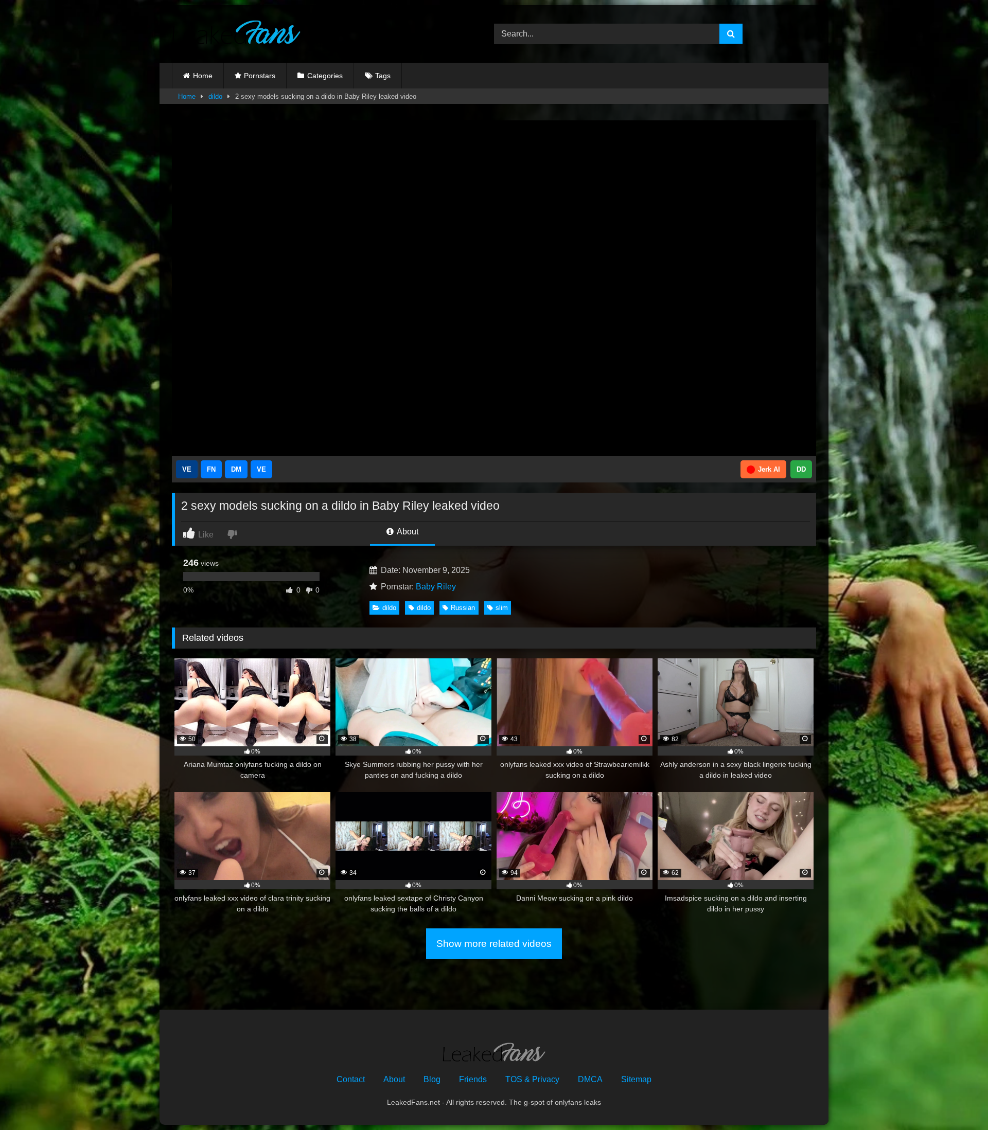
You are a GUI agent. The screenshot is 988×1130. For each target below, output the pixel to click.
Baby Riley (436, 586)
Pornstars (259, 75)
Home (203, 75)
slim (502, 608)
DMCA (590, 1079)
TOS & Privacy (532, 1079)
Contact (351, 1079)
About (406, 531)
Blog (432, 1079)
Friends (473, 1079)
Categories (325, 75)
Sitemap (636, 1079)
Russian (463, 608)
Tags (383, 75)
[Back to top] (956, 1099)
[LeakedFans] (236, 34)
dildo (215, 96)
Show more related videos (494, 943)
